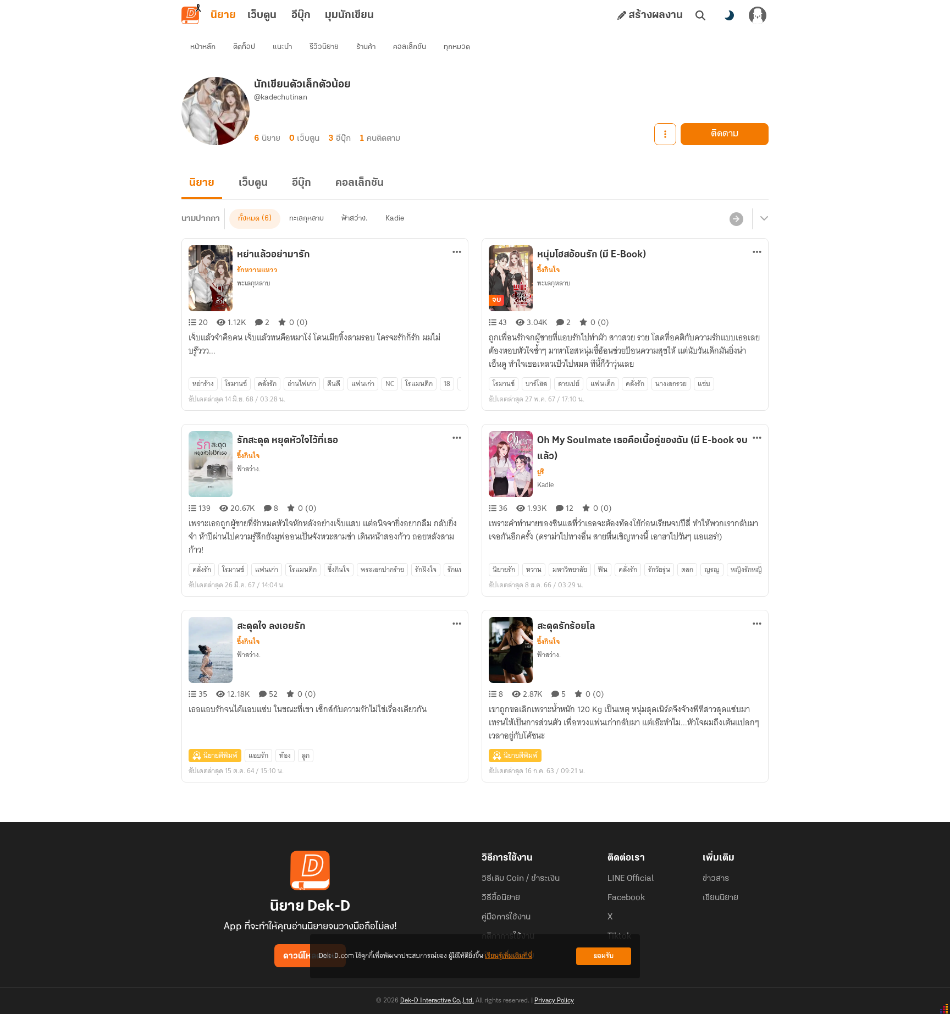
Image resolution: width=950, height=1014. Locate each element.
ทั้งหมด (248, 218)
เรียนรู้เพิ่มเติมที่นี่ (508, 956)
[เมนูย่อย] (762, 218)
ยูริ (540, 471)
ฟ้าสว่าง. (354, 218)
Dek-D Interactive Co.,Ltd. (437, 1001)
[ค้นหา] (700, 15)
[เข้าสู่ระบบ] (758, 15)
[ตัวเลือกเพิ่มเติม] (665, 134)
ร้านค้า (365, 47)
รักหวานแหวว (257, 270)
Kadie (394, 218)
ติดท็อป (244, 47)
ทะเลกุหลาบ (306, 218)
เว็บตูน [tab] (262, 15)
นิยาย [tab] (223, 15)
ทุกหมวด (457, 47)
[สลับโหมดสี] (729, 15)
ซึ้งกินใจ (548, 270)
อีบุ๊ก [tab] (301, 15)
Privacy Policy (554, 1001)
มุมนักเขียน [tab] (349, 15)
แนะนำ (282, 47)
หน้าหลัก (203, 47)
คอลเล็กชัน (409, 47)
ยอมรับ (604, 956)
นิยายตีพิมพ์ (220, 755)
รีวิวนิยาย (324, 47)
